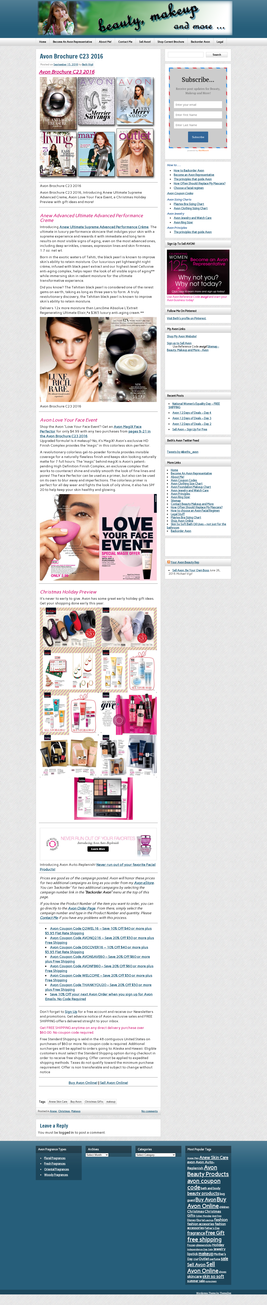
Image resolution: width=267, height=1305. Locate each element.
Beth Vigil (87, 64)
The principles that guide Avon (193, 179)
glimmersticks (203, 1245)
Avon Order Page (81, 908)
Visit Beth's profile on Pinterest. (186, 318)
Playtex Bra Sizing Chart (189, 204)
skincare (194, 1276)
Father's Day (212, 1228)
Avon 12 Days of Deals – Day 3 (191, 418)
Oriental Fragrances (56, 1169)
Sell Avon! (145, 41)
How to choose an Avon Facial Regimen (195, 510)
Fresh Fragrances (54, 1163)
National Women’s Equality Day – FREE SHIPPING (194, 405)
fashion (221, 1219)
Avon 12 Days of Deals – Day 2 (191, 424)
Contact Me (125, 41)
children (224, 1207)
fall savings (208, 1220)
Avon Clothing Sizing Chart (191, 208)
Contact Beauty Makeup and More (192, 504)
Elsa (198, 1220)
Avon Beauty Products (208, 1170)
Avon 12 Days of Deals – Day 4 (191, 413)
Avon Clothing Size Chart (186, 483)
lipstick (192, 1254)
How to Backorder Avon (189, 170)
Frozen (191, 1245)
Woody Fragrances (56, 1175)
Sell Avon (196, 1264)
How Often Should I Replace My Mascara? (199, 183)
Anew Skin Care (58, 1101)
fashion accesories (200, 1224)
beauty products (203, 1193)
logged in (66, 1132)
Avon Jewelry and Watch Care (192, 218)
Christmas (64, 1111)
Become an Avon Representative (194, 175)
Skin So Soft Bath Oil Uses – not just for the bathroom (196, 525)
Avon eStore (144, 883)
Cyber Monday (203, 1216)
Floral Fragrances (54, 1158)
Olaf (195, 1259)
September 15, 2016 (66, 64)
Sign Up (71, 1012)
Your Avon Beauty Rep (185, 562)
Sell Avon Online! (114, 1083)
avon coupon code (203, 1184)
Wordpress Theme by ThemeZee (213, 1293)
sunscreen (211, 1281)
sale (224, 1258)
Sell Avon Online (202, 1267)
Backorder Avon (200, 41)
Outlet (204, 1259)
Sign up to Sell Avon (179, 343)
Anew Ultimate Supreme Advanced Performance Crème (104, 227)
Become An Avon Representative (72, 41)
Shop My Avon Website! (182, 336)
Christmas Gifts (94, 1101)
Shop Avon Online (182, 521)
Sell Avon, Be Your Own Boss (190, 570)
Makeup (76, 1111)
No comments (150, 1111)
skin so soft (213, 1276)
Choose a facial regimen (189, 188)
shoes (222, 1271)
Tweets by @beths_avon (182, 452)
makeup (111, 1101)
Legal (220, 41)
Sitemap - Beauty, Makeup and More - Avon (193, 348)
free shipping (204, 1239)
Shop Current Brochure (171, 41)
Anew (53, 1111)
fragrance (196, 1233)
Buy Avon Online (206, 1202)
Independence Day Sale (200, 1249)
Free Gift (215, 1233)
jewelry (219, 1249)
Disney (191, 1220)
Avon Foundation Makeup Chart (191, 487)
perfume (215, 1259)
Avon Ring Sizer (183, 222)
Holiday (218, 1245)
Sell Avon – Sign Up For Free (189, 429)
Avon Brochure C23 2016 (66, 72)
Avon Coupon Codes (180, 193)
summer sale (196, 1281)
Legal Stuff (178, 514)
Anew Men (193, 1158)
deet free (216, 1216)
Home (42, 41)
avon (191, 1162)
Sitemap (176, 500)
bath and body (210, 1188)
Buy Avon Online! (83, 1083)
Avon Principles (180, 494)
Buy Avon (76, 1101)
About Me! (105, 41)
